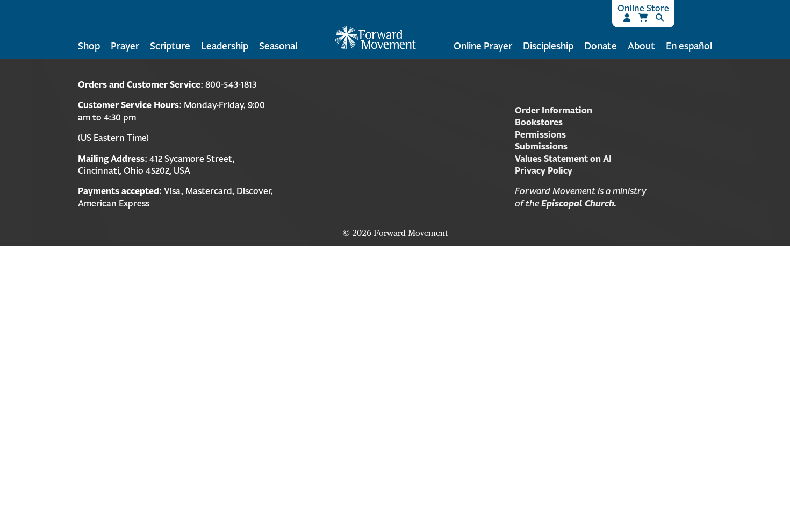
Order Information (553, 110)
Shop (89, 46)
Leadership (224, 46)
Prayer (125, 46)
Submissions (541, 146)
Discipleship (548, 46)
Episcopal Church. (578, 203)
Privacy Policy (543, 170)
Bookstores (539, 122)
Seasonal (278, 46)
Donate (600, 46)
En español (689, 46)
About (641, 46)
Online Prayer (483, 46)
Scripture (170, 46)
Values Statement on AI (563, 159)
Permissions (540, 134)
